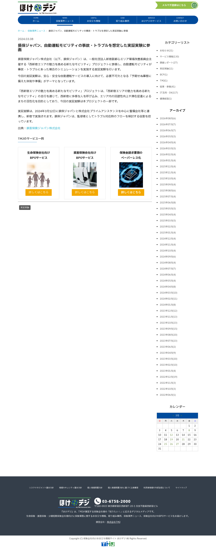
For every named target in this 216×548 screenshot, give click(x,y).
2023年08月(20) (168, 335)
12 (171, 435)
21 (183, 439)
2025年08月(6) (168, 190)
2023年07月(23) (168, 341)
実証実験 (24, 207)
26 (171, 444)
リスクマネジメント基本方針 (41, 487)
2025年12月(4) (168, 166)
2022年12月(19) (168, 377)
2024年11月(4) (168, 244)
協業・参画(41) (167, 86)
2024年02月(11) (168, 298)
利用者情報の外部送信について (157, 487)
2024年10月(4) (168, 250)
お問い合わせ (180, 20)
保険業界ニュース (65, 20)
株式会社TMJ (113, 522)
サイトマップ (181, 487)
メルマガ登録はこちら (174, 5)
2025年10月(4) (168, 178)
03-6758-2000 (116, 501)
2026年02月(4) (168, 154)
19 (171, 439)
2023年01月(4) (168, 371)
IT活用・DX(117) (169, 92)
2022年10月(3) (168, 389)
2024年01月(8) (168, 305)
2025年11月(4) (168, 172)
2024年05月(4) (168, 280)
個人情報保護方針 (94, 487)
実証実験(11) (166, 68)
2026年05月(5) (168, 136)
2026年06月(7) (168, 130)
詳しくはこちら (39, 192)
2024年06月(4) (168, 274)
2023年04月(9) (168, 353)
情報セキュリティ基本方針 (70, 487)
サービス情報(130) (169, 56)
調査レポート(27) (169, 62)
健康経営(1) (166, 98)
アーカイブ (177, 110)
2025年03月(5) (168, 220)
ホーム (36, 20)
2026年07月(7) (168, 124)
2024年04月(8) (168, 286)
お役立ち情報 (93, 20)
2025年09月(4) (168, 184)
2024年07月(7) (168, 268)
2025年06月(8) (168, 202)
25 (165, 444)
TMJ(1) (163, 80)
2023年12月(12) (168, 311)
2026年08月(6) (168, 118)
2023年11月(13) (168, 317)
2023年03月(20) (168, 359)
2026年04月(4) (168, 142)
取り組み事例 (122, 20)
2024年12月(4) (168, 238)
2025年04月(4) (168, 214)
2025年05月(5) (168, 208)
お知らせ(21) (166, 50)
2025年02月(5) (168, 226)
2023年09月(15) (168, 329)
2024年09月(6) (168, 256)
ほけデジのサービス (151, 20)
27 (177, 444)
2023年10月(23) (168, 323)
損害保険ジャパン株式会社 (43, 128)
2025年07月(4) (168, 196)
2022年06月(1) (168, 395)
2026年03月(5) (168, 148)
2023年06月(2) (168, 347)
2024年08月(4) (168, 262)
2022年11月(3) (168, 383)
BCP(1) (163, 74)
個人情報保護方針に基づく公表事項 (123, 487)
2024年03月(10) (168, 292)
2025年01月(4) (168, 232)
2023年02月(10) (168, 365)
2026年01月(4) (168, 160)
